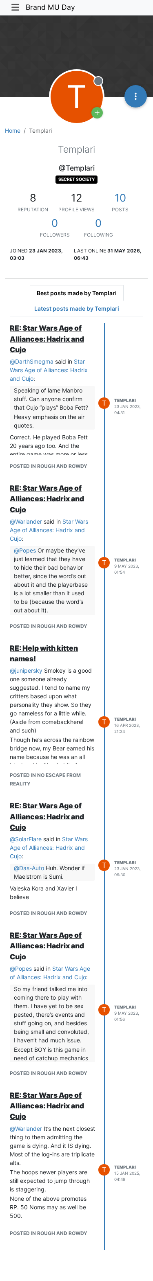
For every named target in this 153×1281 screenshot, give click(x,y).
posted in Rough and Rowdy (48, 466)
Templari (125, 400)
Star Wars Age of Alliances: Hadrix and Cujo (49, 370)
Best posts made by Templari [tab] (77, 293)
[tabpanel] (76, 786)
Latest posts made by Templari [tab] (76, 308)
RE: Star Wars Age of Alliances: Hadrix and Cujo (47, 339)
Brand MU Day (50, 7)
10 (120, 197)
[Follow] (97, 112)
